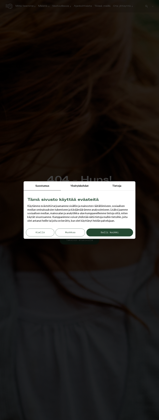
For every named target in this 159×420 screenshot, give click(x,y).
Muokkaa (70, 232)
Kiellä (40, 232)
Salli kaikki (110, 232)
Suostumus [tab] (42, 185)
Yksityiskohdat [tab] (79, 185)
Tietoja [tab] (116, 185)
